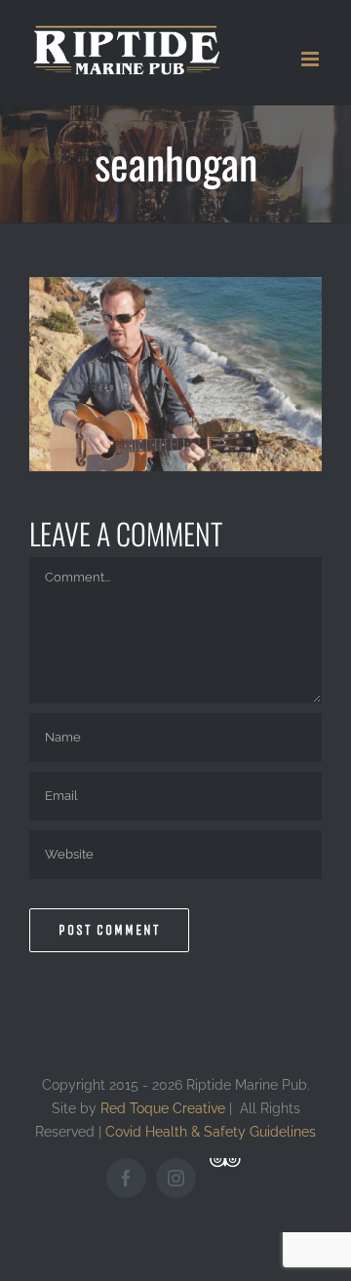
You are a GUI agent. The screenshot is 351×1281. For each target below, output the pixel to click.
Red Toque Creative (162, 1108)
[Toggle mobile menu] (311, 59)
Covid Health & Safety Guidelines (210, 1131)
